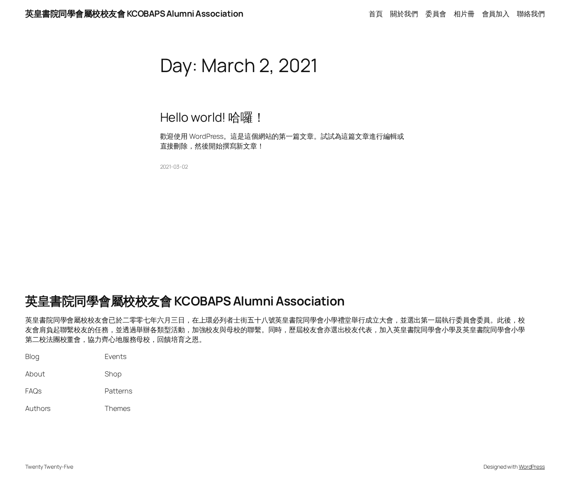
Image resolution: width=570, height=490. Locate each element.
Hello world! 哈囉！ (212, 117)
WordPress (532, 466)
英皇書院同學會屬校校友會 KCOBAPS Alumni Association (134, 13)
